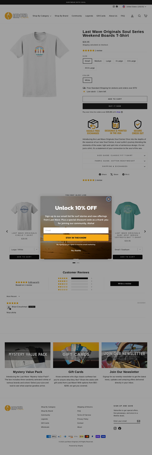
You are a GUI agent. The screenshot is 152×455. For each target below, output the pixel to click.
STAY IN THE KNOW (76, 237)
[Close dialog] (109, 199)
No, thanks (76, 250)
